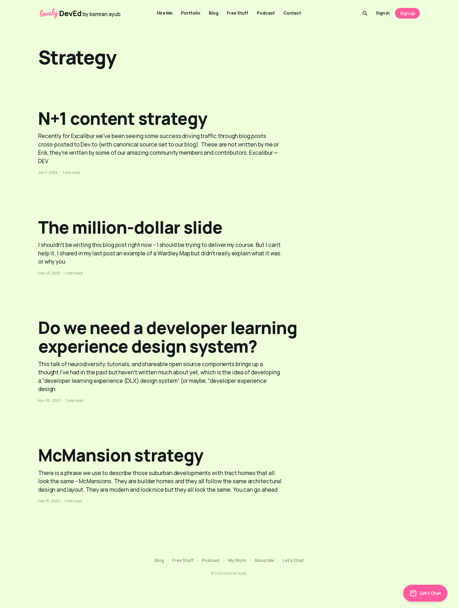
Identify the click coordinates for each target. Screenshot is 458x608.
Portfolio (190, 13)
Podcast (266, 13)
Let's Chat (293, 560)
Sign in (383, 13)
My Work (237, 560)
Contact (292, 13)
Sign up (407, 13)
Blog (213, 13)
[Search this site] (365, 13)
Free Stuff (237, 13)
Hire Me (165, 13)
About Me (264, 560)
